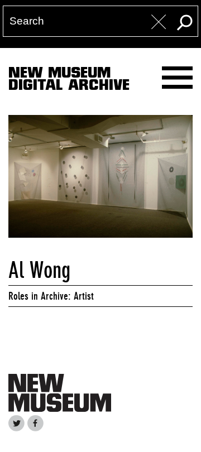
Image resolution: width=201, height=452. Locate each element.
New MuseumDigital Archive (69, 81)
